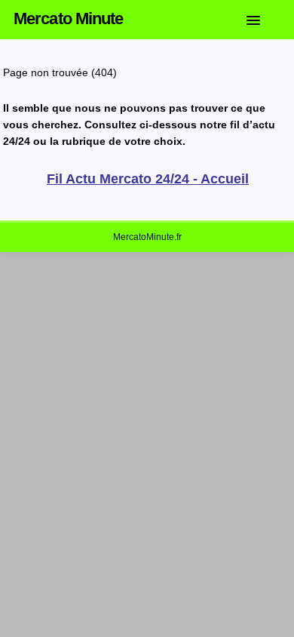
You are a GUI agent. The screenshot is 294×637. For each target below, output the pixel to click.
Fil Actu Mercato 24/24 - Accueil (148, 178)
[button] (264, 17)
